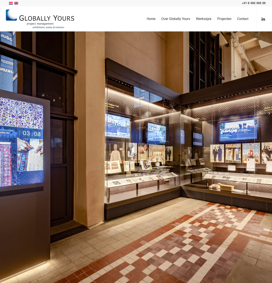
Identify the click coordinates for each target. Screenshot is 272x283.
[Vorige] (9, 157)
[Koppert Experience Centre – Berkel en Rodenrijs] (3, 113)
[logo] (40, 18)
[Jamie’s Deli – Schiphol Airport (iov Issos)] (268, 113)
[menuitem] (151, 18)
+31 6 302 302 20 (254, 3)
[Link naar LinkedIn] (263, 19)
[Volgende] (262, 157)
